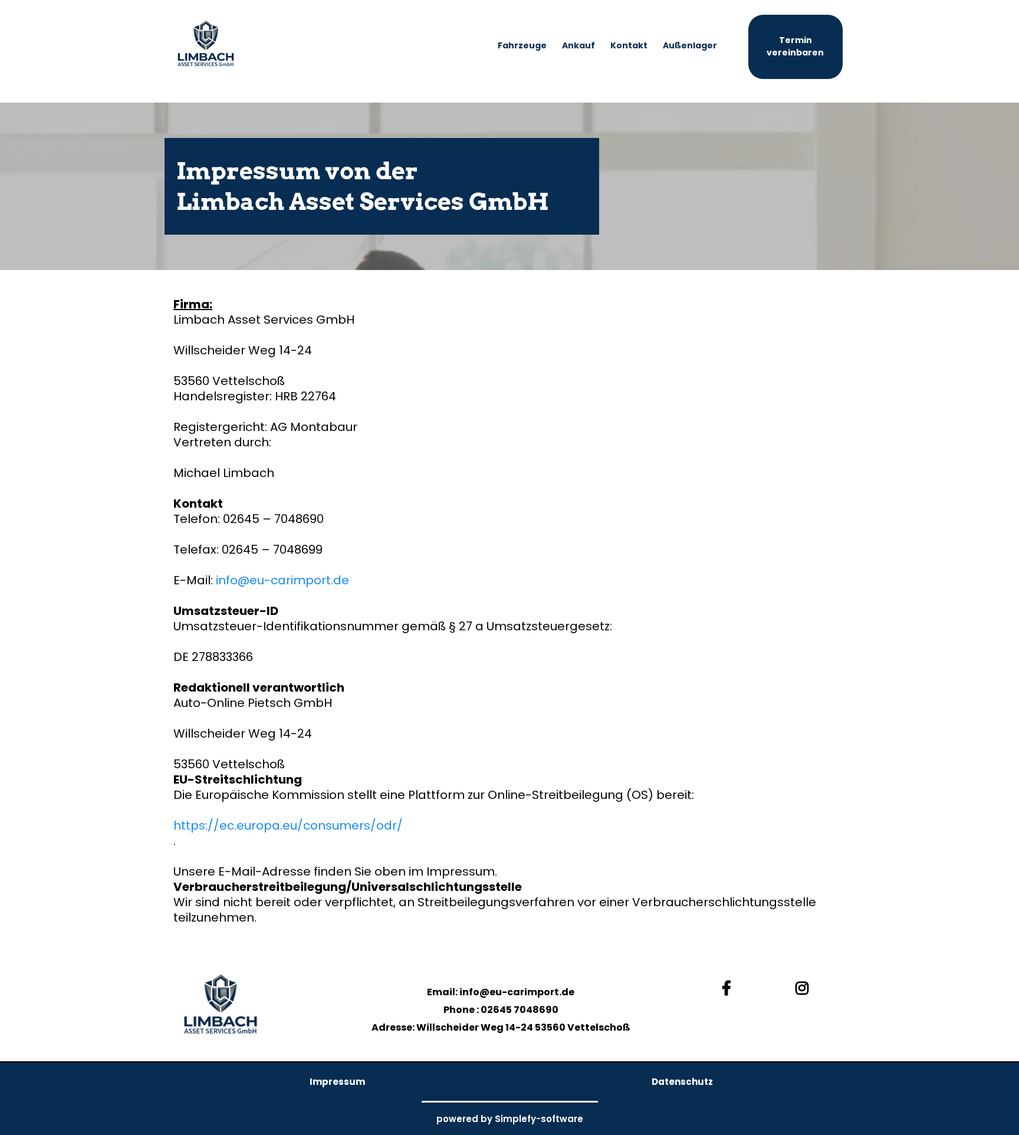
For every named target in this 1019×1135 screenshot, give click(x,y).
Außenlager (690, 45)
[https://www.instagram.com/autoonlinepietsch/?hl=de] (805, 989)
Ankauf (578, 45)
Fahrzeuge (522, 45)
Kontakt (628, 45)
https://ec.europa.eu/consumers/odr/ (288, 825)
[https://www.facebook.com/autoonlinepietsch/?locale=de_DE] (729, 989)
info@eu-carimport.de (282, 580)
